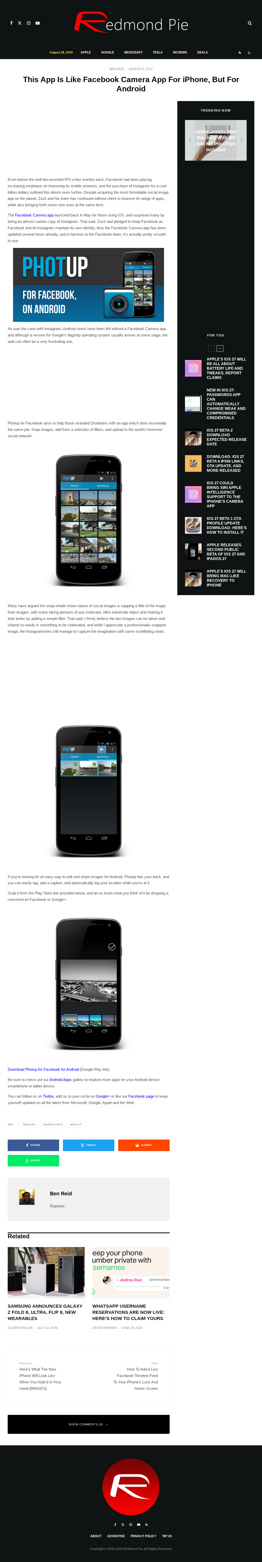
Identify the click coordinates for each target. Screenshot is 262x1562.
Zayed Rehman (104, 1328)
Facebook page (141, 1096)
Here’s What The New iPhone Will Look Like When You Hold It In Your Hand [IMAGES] (40, 1376)
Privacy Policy (143, 1536)
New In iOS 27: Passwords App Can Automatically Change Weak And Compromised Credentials (226, 404)
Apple (86, 52)
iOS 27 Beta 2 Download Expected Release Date (227, 437)
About (95, 1536)
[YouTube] (37, 23)
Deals (202, 52)
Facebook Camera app (34, 215)
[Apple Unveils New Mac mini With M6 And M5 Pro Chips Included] (216, 140)
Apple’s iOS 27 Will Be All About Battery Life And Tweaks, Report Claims (226, 368)
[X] (19, 23)
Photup (77, 1124)
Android (30, 1124)
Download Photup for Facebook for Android (43, 1069)
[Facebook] (11, 23)
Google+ (103, 1096)
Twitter (48, 1096)
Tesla (158, 52)
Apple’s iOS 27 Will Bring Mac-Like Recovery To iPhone (226, 578)
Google (107, 52)
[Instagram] (28, 23)
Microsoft (133, 52)
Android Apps (60, 1079)
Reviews (180, 52)
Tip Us (167, 1536)
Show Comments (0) (86, 1424)
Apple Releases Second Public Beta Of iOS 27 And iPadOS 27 (226, 552)
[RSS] (240, 52)
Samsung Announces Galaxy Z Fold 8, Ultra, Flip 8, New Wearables (45, 1312)
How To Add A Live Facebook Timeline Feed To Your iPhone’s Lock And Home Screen (135, 1376)
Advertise (116, 1536)
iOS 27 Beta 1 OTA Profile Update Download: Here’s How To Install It (227, 525)
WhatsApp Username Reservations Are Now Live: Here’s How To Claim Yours (128, 1312)
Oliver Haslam (20, 1328)
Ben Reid (117, 69)
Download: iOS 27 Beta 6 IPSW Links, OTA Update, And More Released (225, 463)
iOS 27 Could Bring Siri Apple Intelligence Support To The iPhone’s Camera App (225, 494)
